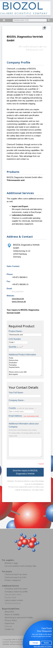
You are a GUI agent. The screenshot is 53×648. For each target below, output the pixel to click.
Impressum (9, 623)
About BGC (9, 612)
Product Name (16, 331)
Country (22, 408)
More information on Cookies (43, 646)
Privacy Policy (11, 620)
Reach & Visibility (12, 614)
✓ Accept (35, 643)
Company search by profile (16, 591)
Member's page (11, 563)
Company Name (17, 400)
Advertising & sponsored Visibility (19, 617)
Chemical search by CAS (15, 577)
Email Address (24, 416)
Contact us (9, 629)
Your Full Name (16, 392)
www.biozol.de (18, 299)
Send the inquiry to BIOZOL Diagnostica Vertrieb (25, 472)
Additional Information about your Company (24, 425)
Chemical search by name (16, 574)
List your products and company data (20, 566)
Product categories (13, 580)
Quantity (16, 347)
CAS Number (15, 339)
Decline (46, 643)
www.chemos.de (19, 301)
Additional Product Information (22, 354)
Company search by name (16, 588)
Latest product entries (14, 600)
